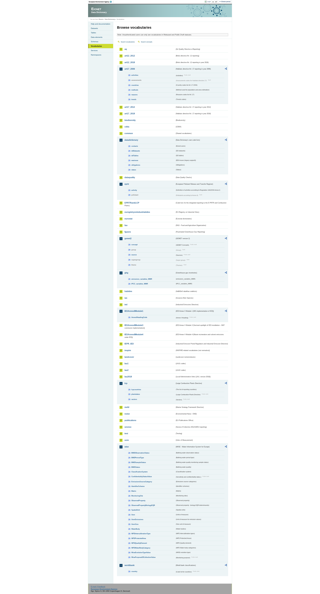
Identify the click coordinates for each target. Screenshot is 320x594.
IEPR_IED (129, 344)
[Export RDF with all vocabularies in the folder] (226, 69)
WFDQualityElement (139, 543)
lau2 (126, 370)
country (134, 571)
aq (125, 49)
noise (127, 414)
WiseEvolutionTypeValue (140, 552)
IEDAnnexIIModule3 (133, 325)
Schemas (94, 42)
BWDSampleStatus (138, 462)
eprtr (126, 184)
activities (134, 75)
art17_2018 (129, 114)
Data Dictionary (110, 19)
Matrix (133, 491)
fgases (127, 232)
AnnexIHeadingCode (139, 317)
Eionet (101, 19)
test (126, 433)
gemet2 (128, 238)
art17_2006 (129, 69)
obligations (135, 165)
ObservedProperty (138, 501)
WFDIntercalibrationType (140, 534)
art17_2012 (129, 107)
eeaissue (134, 160)
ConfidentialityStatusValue (141, 476)
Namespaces (96, 55)
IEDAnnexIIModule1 (133, 311)
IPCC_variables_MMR (139, 284)
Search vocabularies (128, 42)
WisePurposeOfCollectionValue (143, 557)
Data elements (96, 37)
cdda (126, 127)
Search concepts (146, 42)
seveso (127, 427)
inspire (127, 350)
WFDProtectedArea (138, 538)
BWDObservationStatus (140, 453)
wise (126, 447)
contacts (134, 146)
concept (134, 245)
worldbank (129, 565)
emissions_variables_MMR (141, 279)
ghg (126, 273)
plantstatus (135, 394)
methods (134, 90)
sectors (134, 399)
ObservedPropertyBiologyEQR (143, 505)
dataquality (129, 177)
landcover (129, 357)
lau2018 (128, 377)
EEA (101, 2)
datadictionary (131, 140)
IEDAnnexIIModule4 (133, 334)
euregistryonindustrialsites (137, 212)
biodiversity (130, 120)
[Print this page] (213, 2)
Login (209, 1)
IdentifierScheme (137, 486)
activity (134, 190)
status (133, 170)
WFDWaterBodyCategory (140, 548)
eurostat (128, 219)
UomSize (134, 524)
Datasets (94, 28)
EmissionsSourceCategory (141, 482)
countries (135, 85)
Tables (93, 33)
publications (130, 420)
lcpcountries (136, 389)
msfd (126, 407)
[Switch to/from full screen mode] (216, 2)
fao (126, 225)
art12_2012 (129, 56)
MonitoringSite (137, 496)
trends (133, 99)
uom (126, 440)
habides (128, 291)
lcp (125, 383)
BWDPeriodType (137, 458)
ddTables (134, 156)
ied (125, 305)
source (134, 255)
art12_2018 (129, 62)
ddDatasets (135, 151)
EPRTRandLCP (131, 203)
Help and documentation (100, 24)
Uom (133, 515)
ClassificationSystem (139, 472)
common (128, 133)
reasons (134, 95)
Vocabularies (96, 46)
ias (125, 298)
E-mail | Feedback (98, 587)
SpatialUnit (135, 510)
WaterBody (135, 529)
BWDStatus (135, 467)
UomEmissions (137, 519)
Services (94, 50)
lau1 (126, 363)
